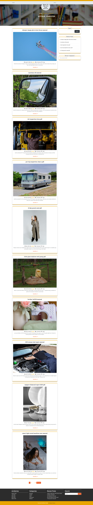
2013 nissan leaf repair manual (34, 342)
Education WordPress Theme (46, 503)
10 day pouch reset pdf (35, 208)
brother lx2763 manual (35, 299)
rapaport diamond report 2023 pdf (35, 384)
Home (40, 13)
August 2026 (14, 493)
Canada (30, 494)
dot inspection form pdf (35, 119)
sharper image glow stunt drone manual (34, 30)
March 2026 (14, 498)
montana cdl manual (34, 73)
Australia (31, 493)
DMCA (13, 2)
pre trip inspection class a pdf (35, 162)
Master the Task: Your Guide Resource (46, 6)
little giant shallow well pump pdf (35, 256)
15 (35, 482)
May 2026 (13, 496)
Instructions (31, 497)
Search (69, 28)
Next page (38, 482)
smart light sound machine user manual (34, 433)
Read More (35, 67)
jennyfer (33, 62)
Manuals (31, 498)
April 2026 (14, 497)
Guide (30, 496)
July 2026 (13, 494)
